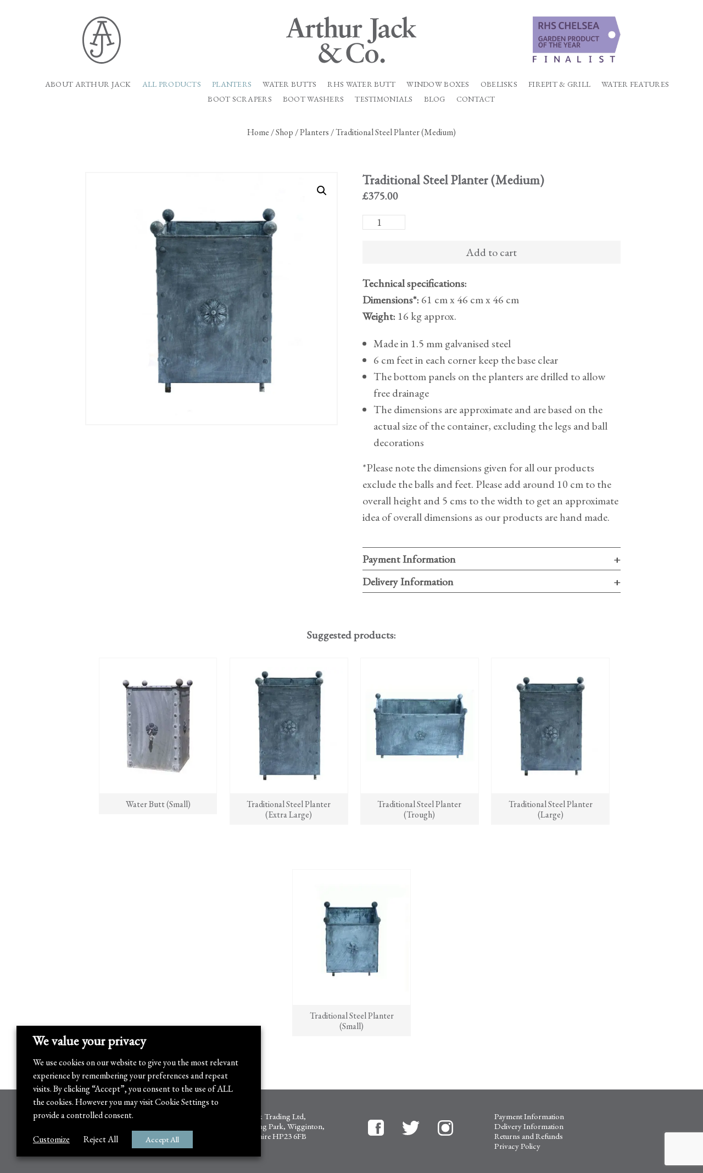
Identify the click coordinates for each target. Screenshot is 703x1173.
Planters (232, 84)
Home (258, 132)
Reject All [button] (100, 1139)
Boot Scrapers (240, 99)
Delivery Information (408, 581)
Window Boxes (437, 84)
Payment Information (409, 559)
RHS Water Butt (361, 84)
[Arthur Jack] (351, 39)
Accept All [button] (162, 1139)
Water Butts (289, 84)
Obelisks (499, 84)
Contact (475, 99)
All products (171, 84)
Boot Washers (313, 99)
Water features (635, 84)
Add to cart (491, 252)
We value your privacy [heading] (89, 1040)
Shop (284, 132)
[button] (322, 191)
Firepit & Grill (559, 84)
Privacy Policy (517, 1146)
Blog (434, 99)
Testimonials (383, 99)
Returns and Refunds (528, 1136)
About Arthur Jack (88, 84)
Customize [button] (51, 1139)
